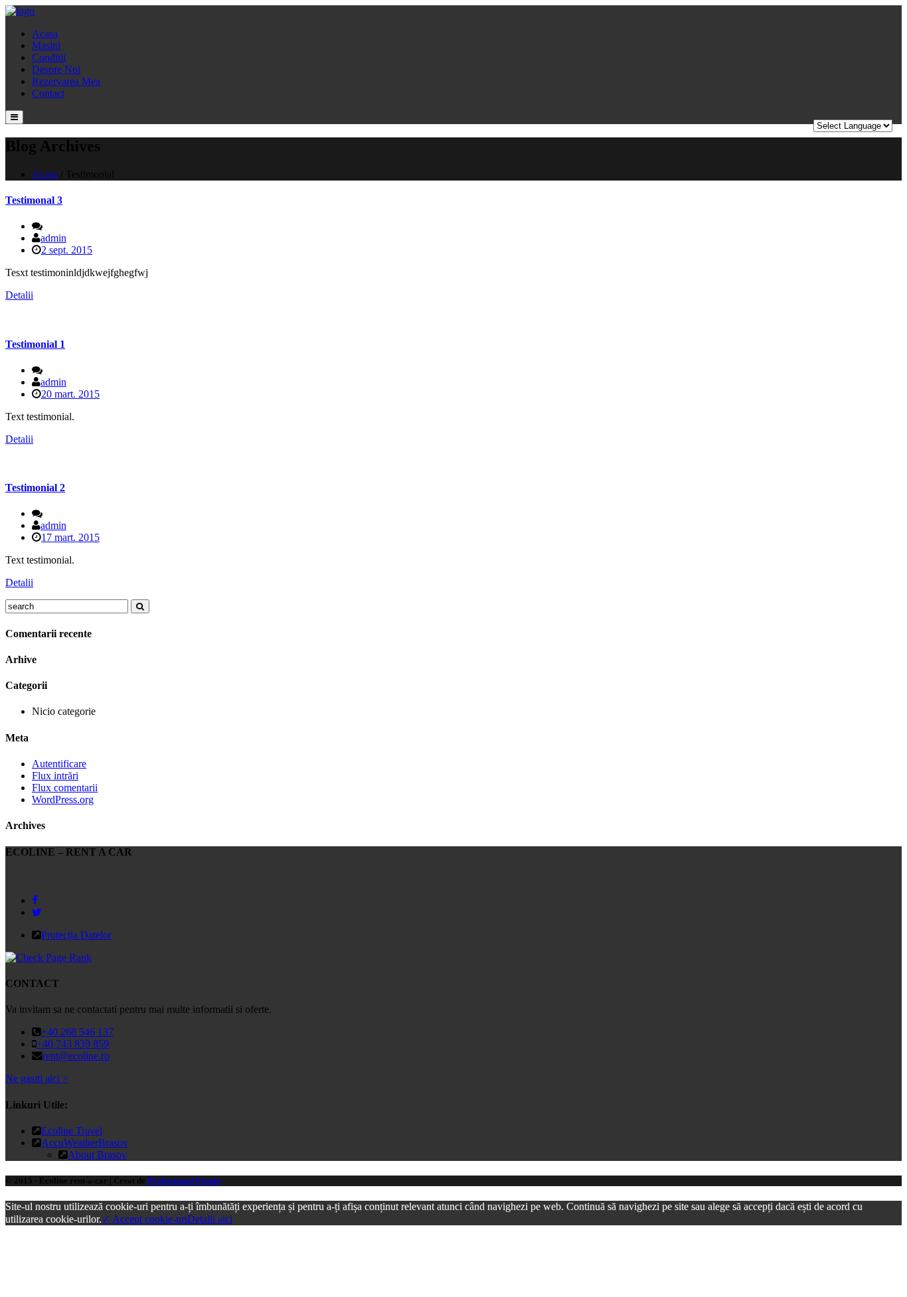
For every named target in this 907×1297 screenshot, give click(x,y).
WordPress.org (63, 799)
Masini (46, 45)
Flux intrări (55, 775)
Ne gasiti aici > (36, 1078)
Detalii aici (209, 1219)
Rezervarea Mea (66, 81)
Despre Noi (56, 69)
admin (53, 238)
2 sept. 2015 (66, 250)
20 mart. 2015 (70, 394)
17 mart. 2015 (70, 537)
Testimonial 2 (35, 487)
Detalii (19, 295)
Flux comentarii (65, 787)
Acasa (45, 33)
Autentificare (59, 763)
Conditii (49, 57)
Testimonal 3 (33, 200)
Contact (48, 93)
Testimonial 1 (35, 344)
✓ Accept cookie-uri (144, 1219)
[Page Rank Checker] (48, 957)
